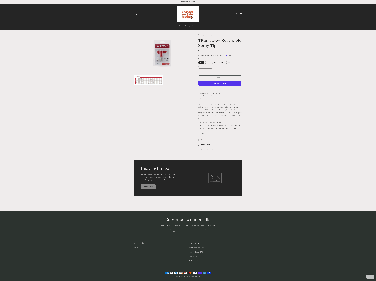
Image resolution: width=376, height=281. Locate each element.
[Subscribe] (203, 231)
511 (222, 62)
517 (229, 62)
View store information (207, 99)
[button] (136, 14)
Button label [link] (148, 187)
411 (201, 62)
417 (215, 62)
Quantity (200, 67)
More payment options (220, 88)
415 (208, 62)
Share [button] (202, 133)
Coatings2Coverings (185, 276)
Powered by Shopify (195, 276)
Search (136, 248)
